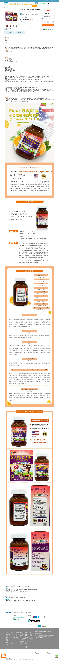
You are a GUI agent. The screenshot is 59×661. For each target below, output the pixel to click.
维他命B (26, 612)
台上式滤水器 (17, 632)
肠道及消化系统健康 (22, 638)
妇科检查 (7, 632)
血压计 (12, 641)
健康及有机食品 (27, 637)
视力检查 (7, 641)
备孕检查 (7, 637)
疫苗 (30, 632)
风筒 (25, 642)
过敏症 (7, 638)
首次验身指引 (31, 638)
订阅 (39, 626)
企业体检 (7, 644)
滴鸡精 (21, 632)
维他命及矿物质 (8, 612)
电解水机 (17, 637)
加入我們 (23, 659)
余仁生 (22, 4)
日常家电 (26, 631)
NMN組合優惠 (18, 4)
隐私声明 (30, 659)
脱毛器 (26, 643)
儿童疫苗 (12, 631)
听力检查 (7, 642)
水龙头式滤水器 (17, 633)
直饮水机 (17, 631)
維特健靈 (30, 4)
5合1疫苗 (12, 635)
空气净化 (26, 632)
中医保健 (7, 643)
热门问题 (31, 639)
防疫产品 (26, 635)
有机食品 (31, 634)
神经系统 (22, 612)
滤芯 (16, 636)
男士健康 (7, 635)
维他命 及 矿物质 (22, 636)
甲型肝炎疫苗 (12, 634)
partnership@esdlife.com (38, 633)
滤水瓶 (16, 635)
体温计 (12, 642)
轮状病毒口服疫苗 (13, 637)
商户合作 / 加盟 (15, 659)
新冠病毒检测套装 (8, 634)
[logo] (6, 4)
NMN (20, 631)
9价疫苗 (12, 632)
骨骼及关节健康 (22, 641)
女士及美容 (21, 639)
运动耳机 (26, 647)
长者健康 (26, 634)
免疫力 (15, 612)
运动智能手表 (26, 646)
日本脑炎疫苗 (12, 638)
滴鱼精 (21, 635)
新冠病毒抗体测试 (8, 633)
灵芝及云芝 (21, 634)
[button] (18, 25)
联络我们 (20, 659)
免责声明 (33, 659)
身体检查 (31, 631)
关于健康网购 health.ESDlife (9, 659)
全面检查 (7, 631)
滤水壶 (16, 634)
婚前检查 (7, 636)
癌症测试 (7, 639)
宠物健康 (26, 633)
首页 (7, 5)
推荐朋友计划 (53, 0)
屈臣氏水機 (14, 4)
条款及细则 (26, 659)
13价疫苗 (12, 633)
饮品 (25, 638)
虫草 (20, 633)
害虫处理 (26, 636)
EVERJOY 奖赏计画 (47, 0)
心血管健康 (21, 640)
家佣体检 (7, 640)
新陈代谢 (29, 612)
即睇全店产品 (25, 21)
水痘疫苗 (12, 636)
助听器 (12, 644)
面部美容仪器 (26, 641)
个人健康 (31, 633)
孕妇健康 (21, 643)
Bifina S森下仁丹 (35, 4)
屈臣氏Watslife (26, 4)
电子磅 (12, 643)
